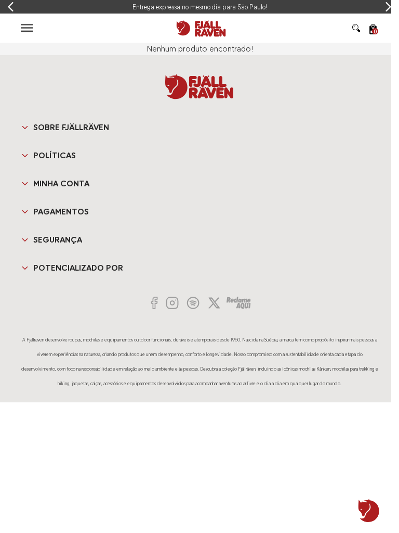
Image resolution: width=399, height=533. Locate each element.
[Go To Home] (199, 28)
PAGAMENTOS (61, 212)
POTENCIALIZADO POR (78, 268)
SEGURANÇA (57, 240)
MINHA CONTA (61, 183)
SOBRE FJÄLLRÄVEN (71, 127)
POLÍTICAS (54, 155)
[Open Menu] (27, 28)
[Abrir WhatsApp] (369, 511)
